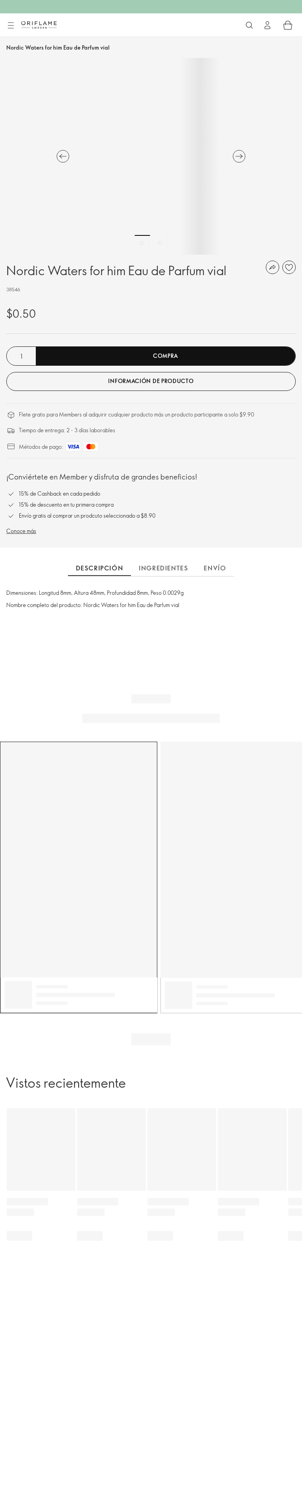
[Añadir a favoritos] (289, 267)
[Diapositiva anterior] (63, 156)
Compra (165, 355)
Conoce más (21, 531)
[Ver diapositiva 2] (160, 243)
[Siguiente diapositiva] (239, 156)
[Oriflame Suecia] (39, 25)
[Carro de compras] (288, 25)
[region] (151, 156)
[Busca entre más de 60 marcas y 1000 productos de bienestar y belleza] (249, 25)
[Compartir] (272, 267)
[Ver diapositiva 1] (142, 243)
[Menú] (10, 25)
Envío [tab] (215, 568)
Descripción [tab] (99, 568)
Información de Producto (150, 381)
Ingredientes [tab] (163, 568)
